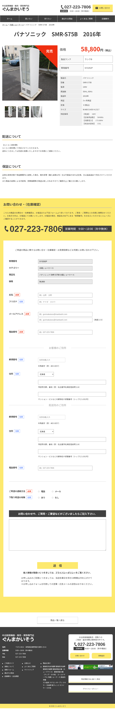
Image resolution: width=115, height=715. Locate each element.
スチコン (53, 682)
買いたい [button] (28, 18)
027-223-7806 (77, 7)
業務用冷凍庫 (60, 666)
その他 (48, 688)
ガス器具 (46, 682)
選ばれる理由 (67, 18)
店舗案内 (105, 18)
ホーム (9, 18)
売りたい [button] (47, 18)
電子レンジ (55, 685)
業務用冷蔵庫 (47, 669)
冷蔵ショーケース (54, 677)
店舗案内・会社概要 (11, 676)
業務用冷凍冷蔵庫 (49, 666)
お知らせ (27, 663)
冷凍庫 (48, 685)
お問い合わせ (104, 8)
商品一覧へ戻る (57, 620)
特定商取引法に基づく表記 (90, 679)
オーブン (59, 682)
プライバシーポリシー (65, 572)
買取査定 (101, 655)
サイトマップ (29, 670)
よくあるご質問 (86, 18)
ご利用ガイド (9, 663)
